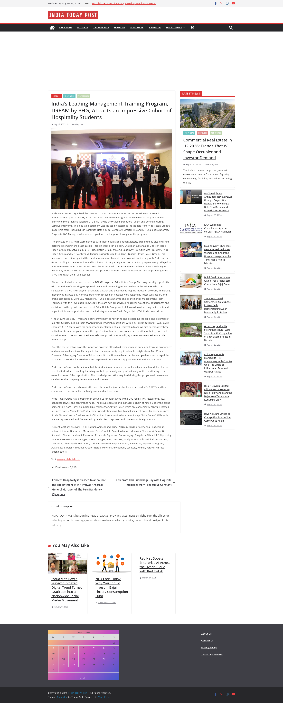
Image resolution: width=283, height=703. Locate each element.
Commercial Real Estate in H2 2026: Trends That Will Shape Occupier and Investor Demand (207, 148)
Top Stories (83, 96)
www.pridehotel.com (68, 459)
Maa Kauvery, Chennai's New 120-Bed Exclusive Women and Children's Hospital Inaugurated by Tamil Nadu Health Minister (217, 254)
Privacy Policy (209, 647)
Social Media (174, 27)
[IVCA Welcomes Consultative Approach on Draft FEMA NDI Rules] (191, 230)
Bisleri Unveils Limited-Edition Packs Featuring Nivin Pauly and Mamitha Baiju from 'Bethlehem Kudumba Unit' (218, 392)
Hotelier (119, 27)
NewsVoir (155, 27)
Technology (101, 27)
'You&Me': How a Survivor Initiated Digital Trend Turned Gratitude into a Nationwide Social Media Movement (67, 589)
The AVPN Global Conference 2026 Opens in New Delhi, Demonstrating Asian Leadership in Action (217, 305)
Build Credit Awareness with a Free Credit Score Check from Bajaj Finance (218, 281)
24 (53, 664)
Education (136, 27)
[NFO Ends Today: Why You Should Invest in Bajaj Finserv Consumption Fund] (111, 555)
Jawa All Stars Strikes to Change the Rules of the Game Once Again (217, 417)
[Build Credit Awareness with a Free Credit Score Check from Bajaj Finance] (191, 283)
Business (82, 27)
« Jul (82, 678)
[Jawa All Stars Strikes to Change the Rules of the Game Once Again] (191, 419)
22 (104, 658)
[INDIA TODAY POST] (52, 28)
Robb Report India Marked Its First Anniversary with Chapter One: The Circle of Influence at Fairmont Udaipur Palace (218, 363)
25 (63, 664)
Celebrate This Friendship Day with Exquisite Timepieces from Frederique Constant (143, 482)
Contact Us (207, 640)
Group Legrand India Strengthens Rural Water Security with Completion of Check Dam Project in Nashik (218, 333)
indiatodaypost (76, 124)
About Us (206, 633)
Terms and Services (212, 654)
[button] (183, 27)
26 (73, 664)
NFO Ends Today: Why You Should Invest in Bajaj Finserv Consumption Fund (111, 587)
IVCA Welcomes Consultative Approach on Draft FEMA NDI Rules (217, 228)
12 (73, 653)
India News (65, 27)
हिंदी (192, 27)
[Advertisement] (141, 56)
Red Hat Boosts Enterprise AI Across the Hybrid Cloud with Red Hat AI (155, 564)
